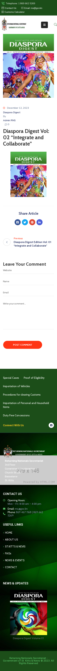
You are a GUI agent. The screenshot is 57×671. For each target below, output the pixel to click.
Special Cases (11, 377)
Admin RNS (9, 120)
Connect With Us (13, 425)
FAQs (8, 553)
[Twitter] (25, 222)
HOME (8, 532)
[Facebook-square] (51, 425)
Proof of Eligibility (34, 377)
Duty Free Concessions (16, 415)
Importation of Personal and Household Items (26, 405)
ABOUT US (11, 539)
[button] (31, 8)
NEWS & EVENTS (14, 560)
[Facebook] (18, 222)
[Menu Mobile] (44, 25)
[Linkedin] (39, 222)
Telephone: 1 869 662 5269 (20, 3)
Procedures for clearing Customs (22, 394)
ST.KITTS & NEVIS (15, 546)
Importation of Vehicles (16, 386)
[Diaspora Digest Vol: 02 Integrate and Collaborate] (28, 174)
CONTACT (11, 567)
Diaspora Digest (11, 112)
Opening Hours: (16, 500)
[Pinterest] (32, 222)
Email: (18, 508)
